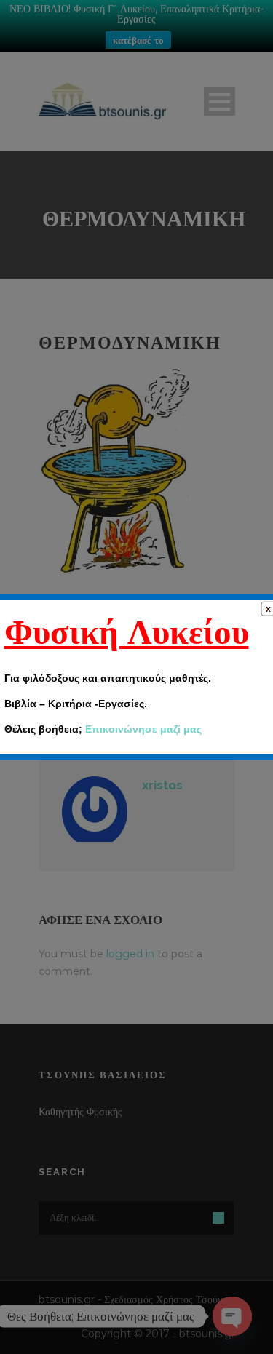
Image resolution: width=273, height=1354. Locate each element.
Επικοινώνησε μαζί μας (143, 729)
